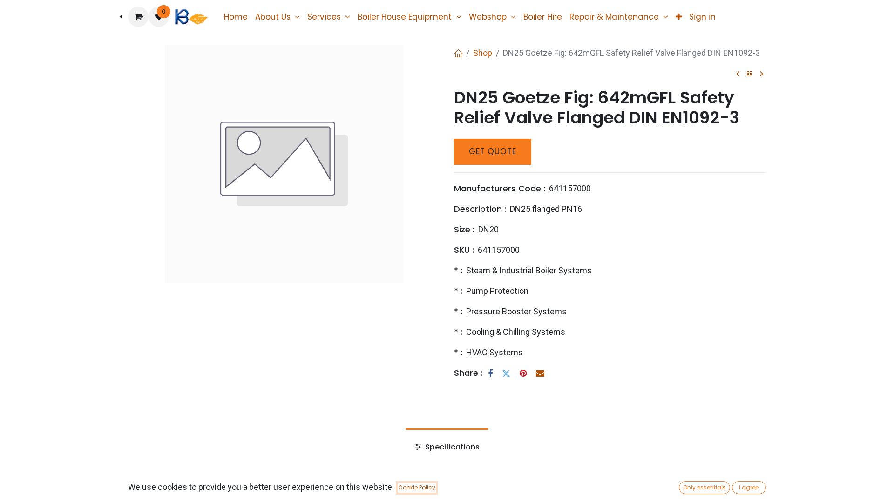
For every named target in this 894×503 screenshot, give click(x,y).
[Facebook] (490, 373)
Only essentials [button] (704, 487)
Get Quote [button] (492, 151)
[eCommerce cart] (138, 17)
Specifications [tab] (451, 447)
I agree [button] (749, 487)
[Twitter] (506, 373)
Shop (482, 53)
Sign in (702, 16)
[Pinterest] (523, 373)
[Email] (540, 373)
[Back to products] (749, 74)
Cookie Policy (416, 487)
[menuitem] (235, 16)
